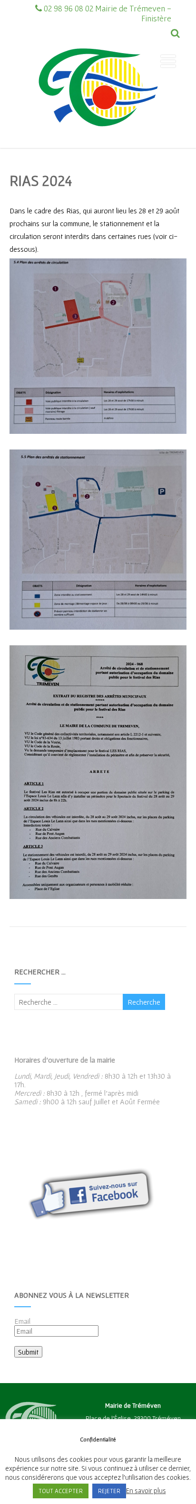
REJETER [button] (109, 1491)
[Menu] (168, 61)
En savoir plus (146, 1490)
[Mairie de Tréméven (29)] (98, 143)
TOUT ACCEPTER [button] (61, 1491)
